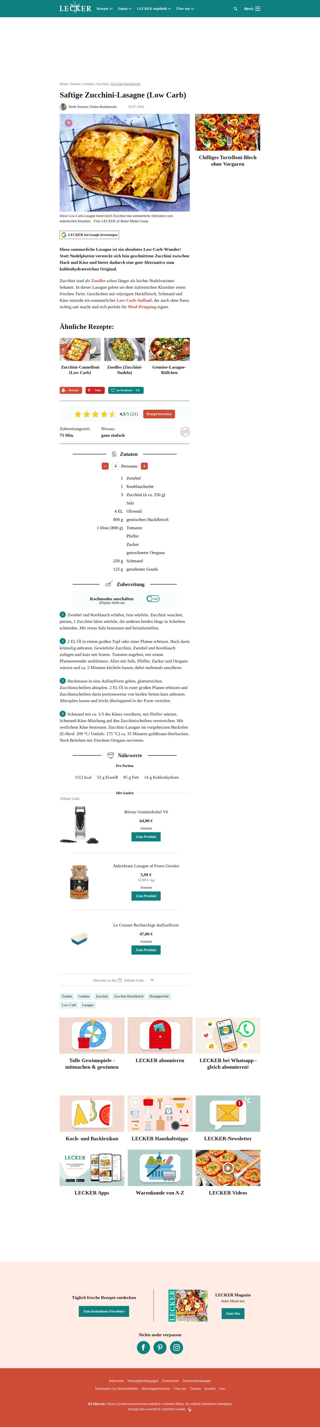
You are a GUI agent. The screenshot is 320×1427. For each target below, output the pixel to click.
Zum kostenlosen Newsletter (104, 1311)
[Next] (186, 349)
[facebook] (143, 1347)
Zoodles (98, 280)
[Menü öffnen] (257, 8)
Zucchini (102, 84)
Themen (195, 1388)
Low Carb (69, 1005)
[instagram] (176, 1347)
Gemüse (88, 84)
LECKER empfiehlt (152, 8)
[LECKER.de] (75, 9)
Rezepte (102, 8)
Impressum (116, 1381)
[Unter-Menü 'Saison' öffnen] (130, 8)
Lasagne (88, 1005)
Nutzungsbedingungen (142, 1381)
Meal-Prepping (142, 306)
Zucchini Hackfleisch (125, 84)
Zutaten (75, 84)
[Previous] (63, 349)
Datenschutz (170, 1381)
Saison (123, 8)
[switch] (153, 598)
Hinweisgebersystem (155, 1388)
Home (64, 84)
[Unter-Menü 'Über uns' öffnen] (192, 8)
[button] (125, 980)
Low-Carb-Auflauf (134, 300)
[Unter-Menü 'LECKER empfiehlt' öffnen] (169, 8)
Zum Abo (233, 1313)
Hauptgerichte (159, 996)
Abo (222, 1388)
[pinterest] (160, 1347)
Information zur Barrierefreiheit (116, 1388)
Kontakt (210, 1388)
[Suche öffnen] (235, 8)
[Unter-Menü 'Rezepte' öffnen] (111, 8)
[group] (125, 360)
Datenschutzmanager (196, 1381)
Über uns (183, 8)
